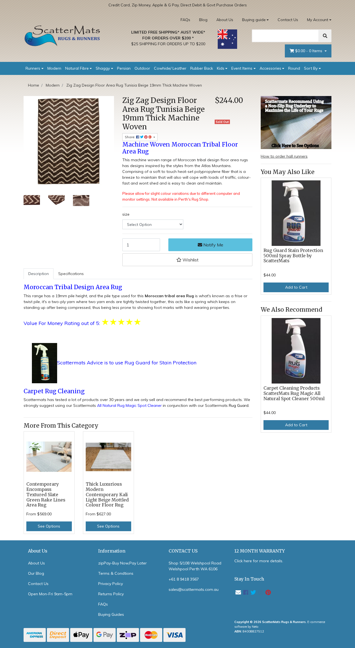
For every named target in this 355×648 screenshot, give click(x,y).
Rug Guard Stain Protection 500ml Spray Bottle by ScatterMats (293, 256)
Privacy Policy (110, 583)
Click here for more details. (258, 560)
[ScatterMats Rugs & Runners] (62, 35)
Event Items (241, 68)
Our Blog (36, 573)
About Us (224, 19)
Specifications (71, 273)
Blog (203, 19)
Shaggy (103, 68)
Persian (124, 68)
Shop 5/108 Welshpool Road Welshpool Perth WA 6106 (195, 566)
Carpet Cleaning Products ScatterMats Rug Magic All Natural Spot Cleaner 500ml (293, 393)
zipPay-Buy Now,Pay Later (122, 563)
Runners (33, 68)
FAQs (185, 19)
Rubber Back (201, 68)
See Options (49, 526)
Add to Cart (296, 287)
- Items (309, 50)
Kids (220, 68)
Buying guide (254, 19)
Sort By (311, 68)
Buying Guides (111, 614)
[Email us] (238, 592)
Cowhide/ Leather (170, 68)
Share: (130, 137)
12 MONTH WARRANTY (259, 551)
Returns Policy (111, 593)
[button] (187, 259)
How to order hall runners (284, 156)
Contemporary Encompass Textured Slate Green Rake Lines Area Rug (45, 494)
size (126, 214)
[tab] (39, 273)
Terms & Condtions (115, 573)
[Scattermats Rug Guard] (44, 362)
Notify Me (212, 245)
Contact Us (288, 19)
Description (38, 273)
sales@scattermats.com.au (194, 589)
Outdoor (142, 68)
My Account (317, 19)
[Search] (325, 35)
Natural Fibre (77, 68)
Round (294, 68)
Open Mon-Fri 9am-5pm (50, 593)
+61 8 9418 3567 (184, 579)
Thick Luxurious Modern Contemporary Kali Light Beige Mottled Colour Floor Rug (107, 494)
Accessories (270, 68)
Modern (54, 68)
